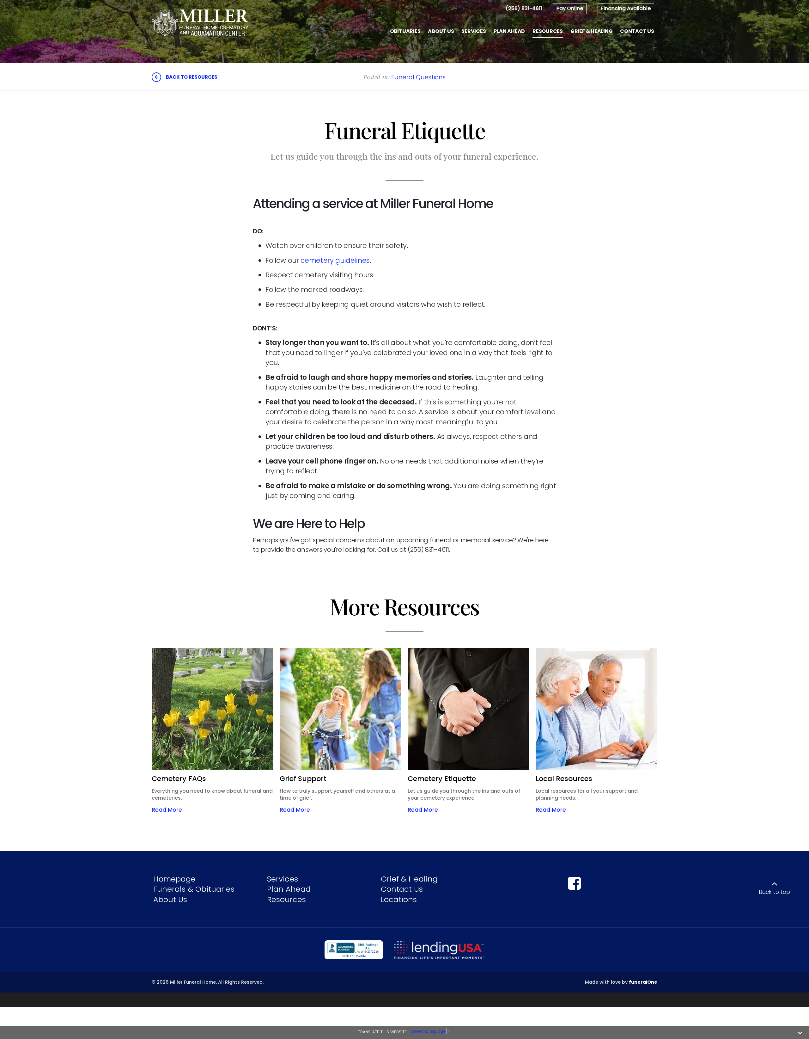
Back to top (774, 892)
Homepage (174, 879)
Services (282, 879)
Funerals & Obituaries (193, 889)
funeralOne (643, 982)
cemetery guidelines (335, 260)
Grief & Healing (409, 879)
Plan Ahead (289, 889)
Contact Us (402, 889)
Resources (286, 899)
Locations (399, 899)
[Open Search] (800, 8)
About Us (170, 899)
